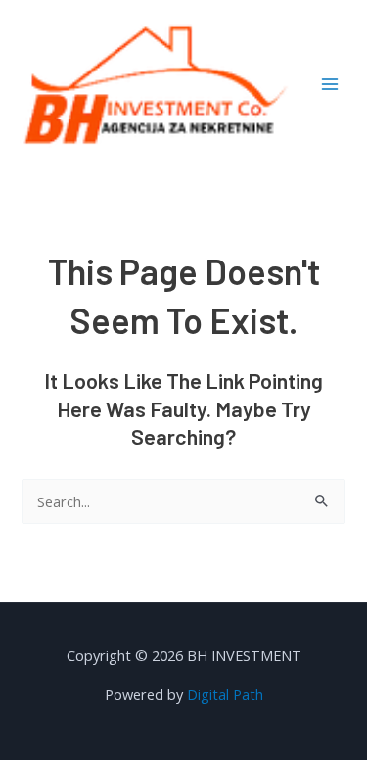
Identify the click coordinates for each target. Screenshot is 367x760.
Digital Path (225, 694)
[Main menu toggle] (329, 84)
